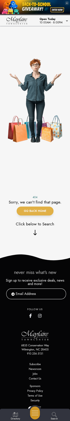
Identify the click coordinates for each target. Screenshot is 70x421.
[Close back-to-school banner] (67, 3)
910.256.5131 (35, 354)
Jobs (35, 374)
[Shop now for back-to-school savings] (57, 9)
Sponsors (35, 386)
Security (35, 400)
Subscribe (35, 364)
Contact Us (35, 379)
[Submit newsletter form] (59, 294)
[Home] (18, 20)
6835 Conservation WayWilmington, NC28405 (35, 347)
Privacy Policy (35, 391)
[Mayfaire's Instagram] (40, 315)
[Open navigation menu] (35, 413)
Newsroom (35, 369)
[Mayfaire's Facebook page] (31, 315)
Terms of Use (35, 396)
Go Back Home (35, 211)
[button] (53, 20)
